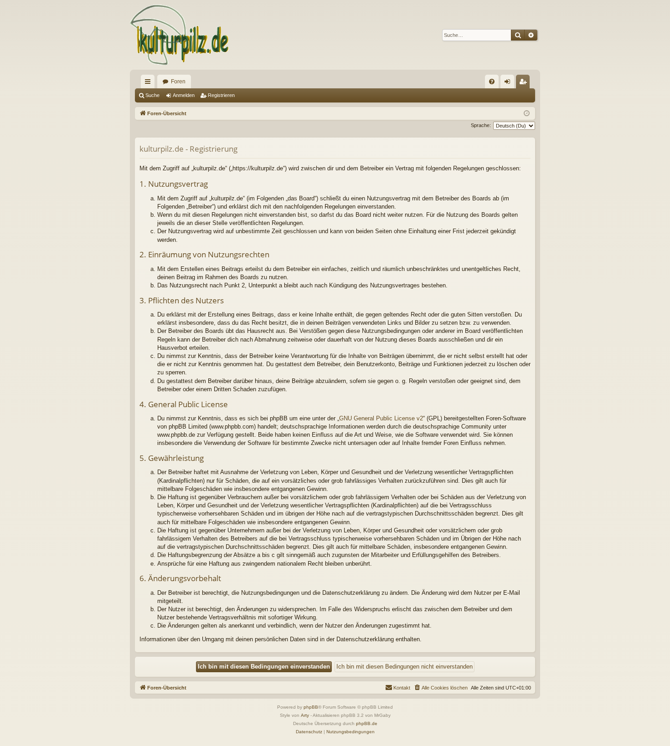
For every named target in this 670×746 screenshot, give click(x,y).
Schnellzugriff (149, 83)
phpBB (311, 707)
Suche (152, 95)
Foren (178, 81)
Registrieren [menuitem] (525, 83)
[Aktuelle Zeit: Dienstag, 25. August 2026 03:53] (527, 113)
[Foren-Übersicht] (180, 35)
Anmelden (184, 95)
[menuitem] (492, 81)
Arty (305, 715)
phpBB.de (366, 723)
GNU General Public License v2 (381, 418)
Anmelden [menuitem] (509, 83)
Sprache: (481, 125)
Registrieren (221, 95)
